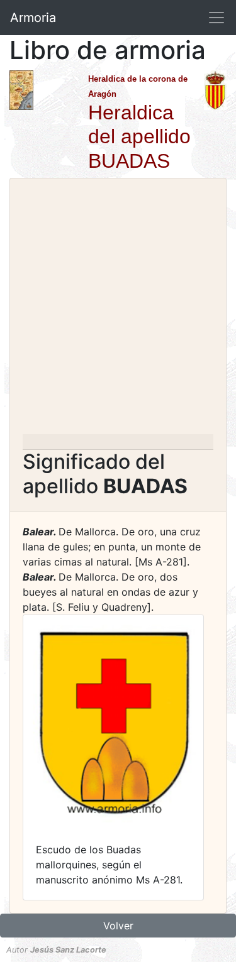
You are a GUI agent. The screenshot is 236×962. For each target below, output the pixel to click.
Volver (118, 925)
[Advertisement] (118, 310)
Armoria (33, 17)
